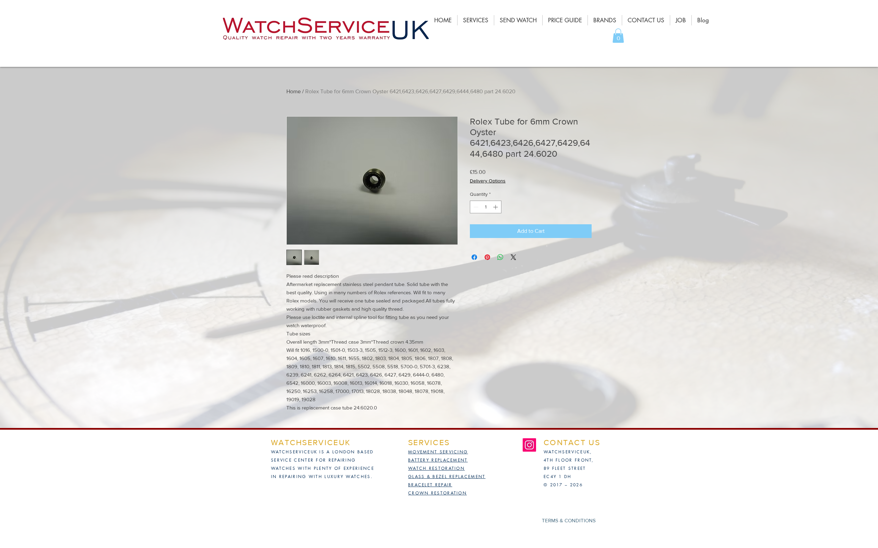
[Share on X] (513, 257)
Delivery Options (488, 180)
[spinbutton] (485, 207)
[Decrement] (475, 207)
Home (293, 91)
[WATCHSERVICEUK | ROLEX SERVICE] (529, 445)
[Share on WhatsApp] (500, 257)
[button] (618, 35)
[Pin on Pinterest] (487, 257)
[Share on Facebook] (474, 257)
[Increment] (496, 207)
